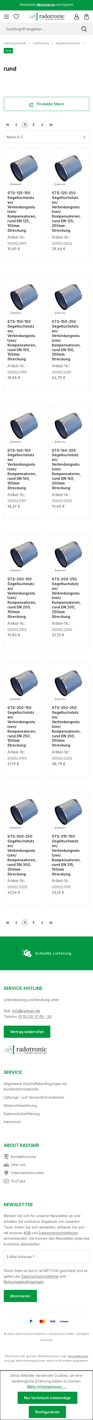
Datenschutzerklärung (22, 1114)
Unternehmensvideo (27, 1173)
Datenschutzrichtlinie (40, 1276)
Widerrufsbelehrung (20, 1105)
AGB (27, 1233)
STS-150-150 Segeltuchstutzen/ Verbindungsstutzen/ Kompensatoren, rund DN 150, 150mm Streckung (21, 340)
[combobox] (37, 29)
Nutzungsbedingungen (24, 1282)
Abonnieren (20, 1296)
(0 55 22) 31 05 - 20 (35, 1016)
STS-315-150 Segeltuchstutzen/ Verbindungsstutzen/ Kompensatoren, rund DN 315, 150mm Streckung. (66, 855)
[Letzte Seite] (51, 124)
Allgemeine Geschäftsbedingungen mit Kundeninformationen (35, 1086)
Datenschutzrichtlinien (58, 1233)
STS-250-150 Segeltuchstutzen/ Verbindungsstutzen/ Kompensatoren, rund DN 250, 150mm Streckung (21, 726)
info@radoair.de (26, 1011)
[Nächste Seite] (42, 124)
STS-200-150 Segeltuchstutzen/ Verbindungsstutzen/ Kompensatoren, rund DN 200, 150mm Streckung (21, 598)
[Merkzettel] (16, 16)
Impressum (12, 1122)
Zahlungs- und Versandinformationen (34, 1097)
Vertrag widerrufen (27, 1032)
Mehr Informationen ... (46, 1386)
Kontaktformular (23, 1157)
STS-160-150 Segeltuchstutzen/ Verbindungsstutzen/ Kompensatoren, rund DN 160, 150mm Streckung (21, 469)
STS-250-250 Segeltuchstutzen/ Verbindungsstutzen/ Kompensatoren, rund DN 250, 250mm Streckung (66, 726)
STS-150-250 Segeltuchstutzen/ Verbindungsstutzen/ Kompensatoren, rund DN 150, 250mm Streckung (66, 340)
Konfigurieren (47, 1412)
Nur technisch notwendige (47, 1398)
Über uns (18, 1164)
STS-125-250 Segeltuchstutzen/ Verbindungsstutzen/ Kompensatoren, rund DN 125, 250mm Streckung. (66, 211)
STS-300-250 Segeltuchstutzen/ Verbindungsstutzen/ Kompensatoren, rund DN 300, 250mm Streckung (21, 855)
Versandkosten (77, 1356)
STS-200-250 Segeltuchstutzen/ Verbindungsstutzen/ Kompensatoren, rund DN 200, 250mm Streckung (66, 598)
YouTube (18, 1181)
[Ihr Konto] (77, 16)
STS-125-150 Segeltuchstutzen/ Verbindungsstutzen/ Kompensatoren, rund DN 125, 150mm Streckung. (21, 211)
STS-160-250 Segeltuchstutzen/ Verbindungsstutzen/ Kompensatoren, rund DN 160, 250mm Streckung (66, 469)
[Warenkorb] (87, 16)
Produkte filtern (50, 104)
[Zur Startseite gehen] (46, 16)
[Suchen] (84, 29)
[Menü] (6, 16)
